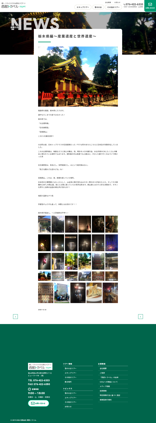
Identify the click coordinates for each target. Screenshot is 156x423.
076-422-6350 (42, 384)
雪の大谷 (98, 7)
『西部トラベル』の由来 (109, 377)
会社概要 (108, 2)
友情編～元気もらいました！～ (140, 316)
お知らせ (117, 2)
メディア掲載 (105, 386)
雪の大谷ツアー (71, 368)
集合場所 (68, 381)
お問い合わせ (150, 8)
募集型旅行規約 (106, 399)
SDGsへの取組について (109, 381)
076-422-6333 (134, 4)
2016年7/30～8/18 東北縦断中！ (15, 316)
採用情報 (103, 390)
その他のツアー (113, 7)
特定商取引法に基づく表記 (110, 395)
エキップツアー (83, 7)
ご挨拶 (102, 373)
